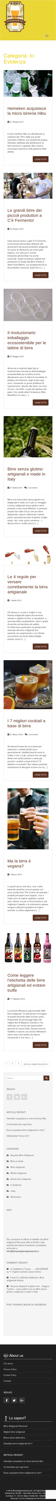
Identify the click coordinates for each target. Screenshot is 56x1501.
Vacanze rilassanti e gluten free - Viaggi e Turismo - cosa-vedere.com (28, 1287)
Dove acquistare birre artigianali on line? (26, 1130)
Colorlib (22, 1498)
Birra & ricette (16, 1161)
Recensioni (15, 1196)
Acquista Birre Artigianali (21, 1155)
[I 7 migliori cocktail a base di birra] (28, 684)
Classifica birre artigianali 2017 (18, 1443)
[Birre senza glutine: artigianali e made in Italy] (28, 436)
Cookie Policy (10, 1375)
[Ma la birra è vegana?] (28, 818)
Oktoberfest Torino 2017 (18, 1135)
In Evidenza (16, 1184)
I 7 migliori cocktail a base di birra (25, 1271)
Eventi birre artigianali (20, 1178)
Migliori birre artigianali (14, 1431)
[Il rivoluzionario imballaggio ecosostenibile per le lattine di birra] (28, 305)
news (12, 1190)
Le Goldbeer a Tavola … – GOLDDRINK (29, 1268)
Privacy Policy (10, 1369)
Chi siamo (8, 1363)
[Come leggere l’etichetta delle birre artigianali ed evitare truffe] (28, 947)
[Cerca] (46, 1078)
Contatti (7, 1381)
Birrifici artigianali (18, 1173)
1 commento (32, 487)
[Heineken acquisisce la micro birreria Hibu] (28, 83)
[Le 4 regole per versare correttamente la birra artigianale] (28, 554)
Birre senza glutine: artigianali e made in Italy (26, 474)
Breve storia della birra (14, 1437)
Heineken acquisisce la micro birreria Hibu (26, 1118)
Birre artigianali (17, 1167)
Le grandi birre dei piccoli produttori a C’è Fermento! (24, 215)
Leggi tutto (40, 159)
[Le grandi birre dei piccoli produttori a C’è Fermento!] (28, 186)
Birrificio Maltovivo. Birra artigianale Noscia (25, 1279)
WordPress (41, 1498)
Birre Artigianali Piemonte (15, 1426)
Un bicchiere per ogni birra (19, 1124)
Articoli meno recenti (35, 1064)
